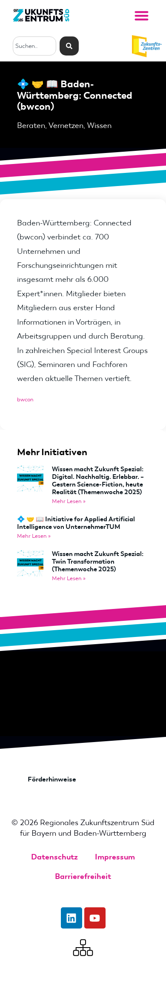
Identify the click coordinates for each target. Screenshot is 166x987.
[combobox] (34, 46)
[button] (141, 15)
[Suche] (69, 46)
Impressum (115, 857)
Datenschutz (54, 857)
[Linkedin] (71, 918)
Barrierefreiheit (83, 876)
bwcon (25, 399)
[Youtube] (95, 918)
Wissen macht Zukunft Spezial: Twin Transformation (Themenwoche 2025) (97, 561)
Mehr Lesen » (69, 501)
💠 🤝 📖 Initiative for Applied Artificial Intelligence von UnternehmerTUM (76, 523)
